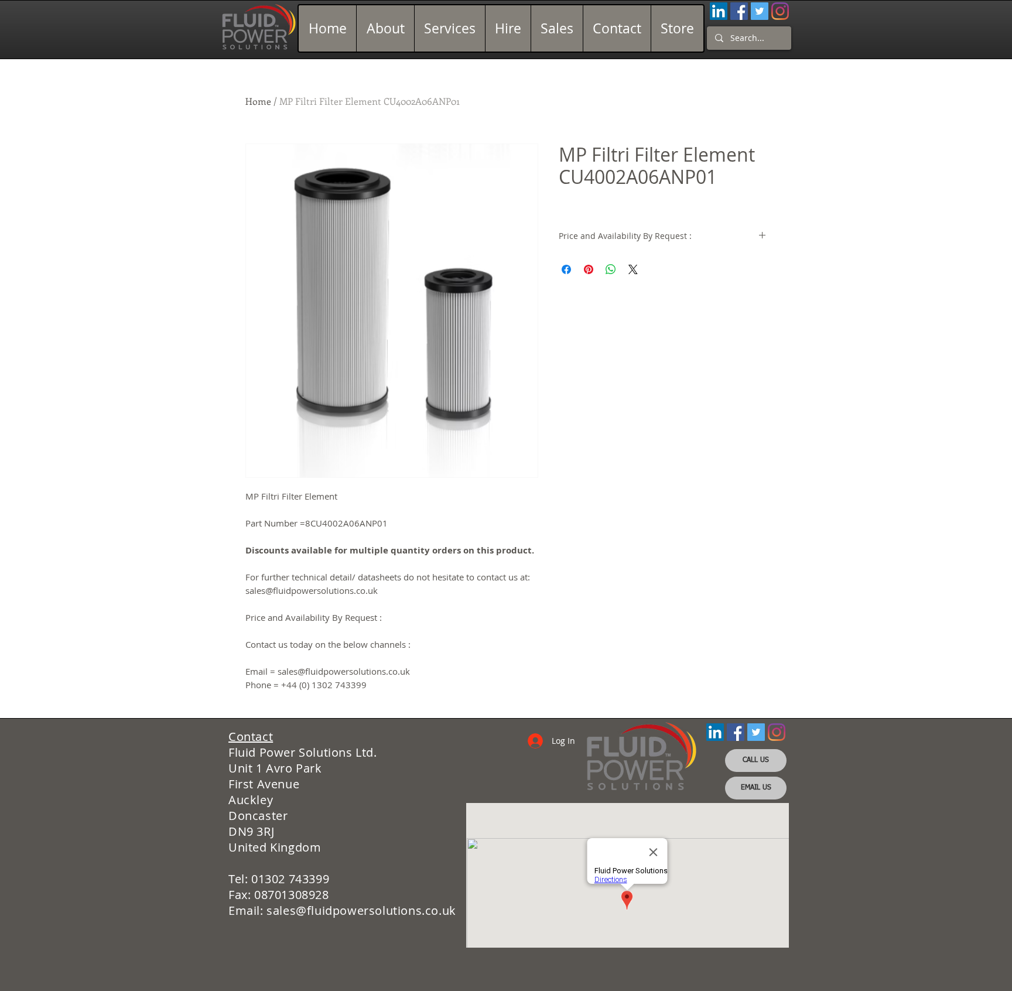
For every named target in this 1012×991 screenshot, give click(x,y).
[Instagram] (780, 11)
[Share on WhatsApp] (611, 269)
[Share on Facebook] (566, 269)
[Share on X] (633, 269)
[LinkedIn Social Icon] (718, 11)
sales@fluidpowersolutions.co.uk (361, 910)
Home (258, 101)
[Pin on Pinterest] (589, 269)
